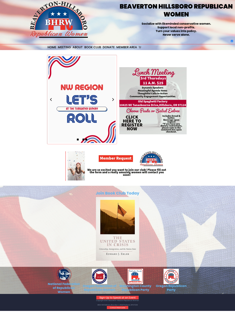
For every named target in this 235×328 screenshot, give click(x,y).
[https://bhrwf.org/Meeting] (153, 100)
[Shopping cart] (140, 47)
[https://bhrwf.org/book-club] (117, 229)
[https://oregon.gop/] (171, 276)
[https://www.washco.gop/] (135, 276)
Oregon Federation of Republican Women (99, 288)
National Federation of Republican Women (64, 288)
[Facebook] (232, 41)
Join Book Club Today (117, 193)
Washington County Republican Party (135, 288)
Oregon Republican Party (171, 288)
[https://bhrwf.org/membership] (117, 165)
